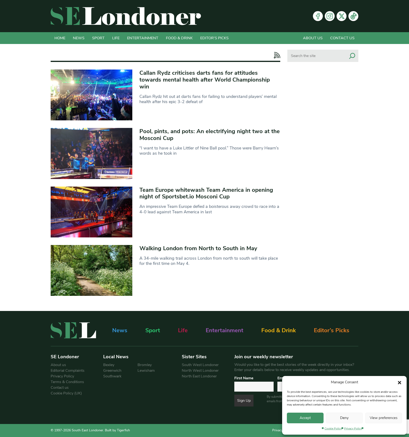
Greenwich (112, 370)
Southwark (112, 376)
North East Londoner (199, 376)
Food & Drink (179, 38)
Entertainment (142, 38)
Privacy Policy (353, 428)
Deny (344, 417)
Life (116, 38)
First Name (243, 378)
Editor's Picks (214, 38)
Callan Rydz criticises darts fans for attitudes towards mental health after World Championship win (204, 79)
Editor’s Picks (331, 330)
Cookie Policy (333, 428)
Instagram (330, 16)
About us (313, 38)
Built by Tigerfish (117, 430)
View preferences (383, 417)
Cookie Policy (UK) (66, 393)
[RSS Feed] (275, 55)
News (78, 38)
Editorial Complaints (67, 370)
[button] (399, 382)
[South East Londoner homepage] (126, 16)
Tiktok (353, 16)
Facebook (318, 16)
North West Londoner (200, 370)
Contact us (342, 38)
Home (59, 38)
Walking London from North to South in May (198, 248)
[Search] (352, 56)
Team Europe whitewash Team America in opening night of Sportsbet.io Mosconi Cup (206, 193)
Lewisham (146, 370)
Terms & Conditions (67, 382)
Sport (98, 38)
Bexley (108, 364)
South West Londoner (200, 364)
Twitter (342, 16)
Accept (305, 417)
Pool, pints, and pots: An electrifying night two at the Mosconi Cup (209, 134)
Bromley (145, 364)
